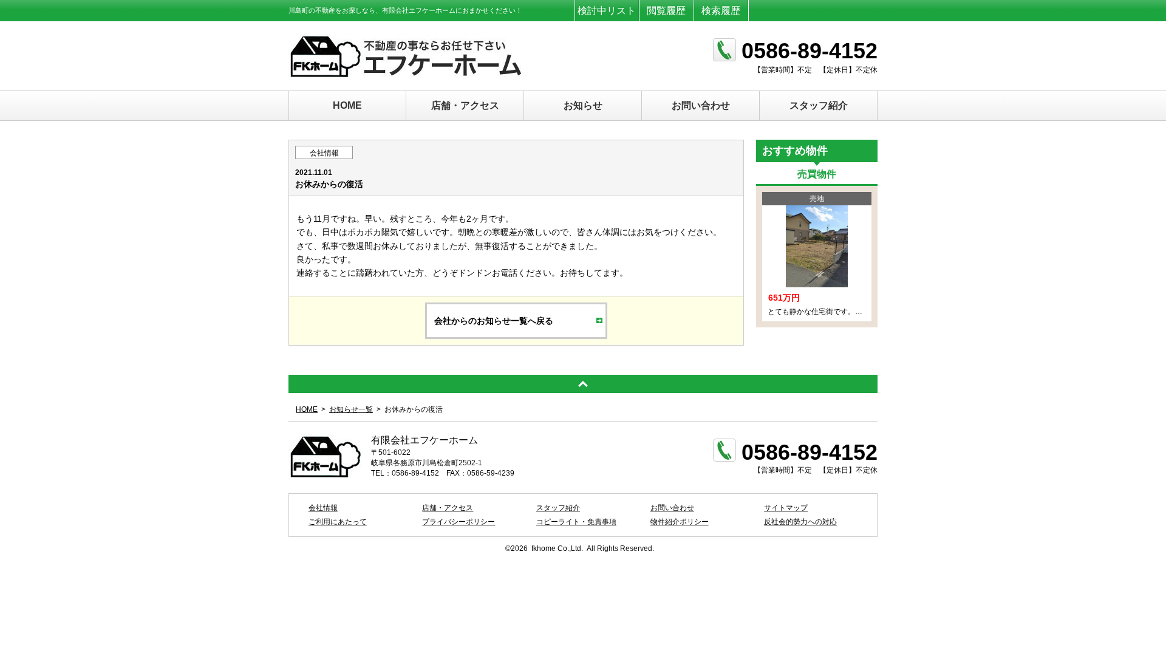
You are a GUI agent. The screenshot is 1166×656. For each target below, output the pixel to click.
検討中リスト (607, 10)
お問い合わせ (701, 105)
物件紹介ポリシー (679, 522)
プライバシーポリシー (458, 522)
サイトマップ (786, 508)
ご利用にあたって (338, 522)
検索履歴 (720, 10)
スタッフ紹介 (818, 105)
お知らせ (583, 105)
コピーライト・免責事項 (576, 522)
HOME (347, 105)
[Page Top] (583, 384)
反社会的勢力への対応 (800, 522)
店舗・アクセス (465, 105)
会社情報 (324, 153)
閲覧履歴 (666, 10)
